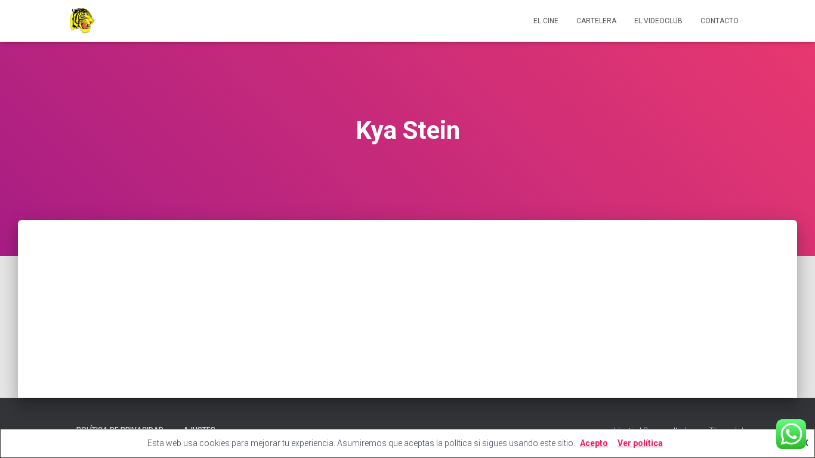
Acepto (594, 443)
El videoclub (658, 21)
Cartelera (596, 21)
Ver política (640, 443)
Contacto (719, 21)
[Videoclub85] (82, 21)
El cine (545, 21)
